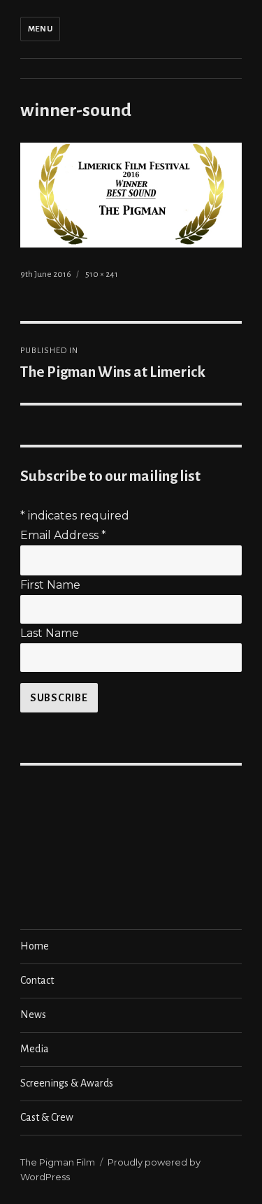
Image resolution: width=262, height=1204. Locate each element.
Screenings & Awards (66, 1083)
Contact (37, 980)
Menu (40, 29)
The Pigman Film (57, 1162)
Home (34, 946)
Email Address (63, 535)
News (33, 1014)
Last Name (49, 633)
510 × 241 (101, 274)
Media (34, 1048)
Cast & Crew (46, 1117)
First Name (50, 585)
